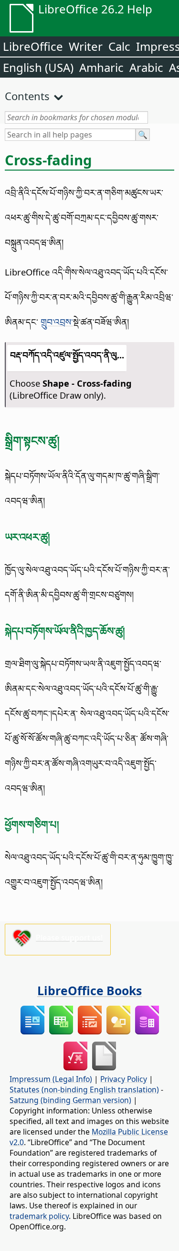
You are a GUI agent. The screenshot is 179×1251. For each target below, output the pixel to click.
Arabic (146, 67)
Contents (27, 96)
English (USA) (38, 67)
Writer (86, 46)
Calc (119, 46)
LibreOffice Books (89, 990)
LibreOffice (33, 46)
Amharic (101, 67)
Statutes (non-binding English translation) (84, 1089)
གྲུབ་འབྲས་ (57, 322)
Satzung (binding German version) (70, 1100)
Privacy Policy (123, 1079)
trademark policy (39, 1216)
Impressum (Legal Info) (51, 1079)
